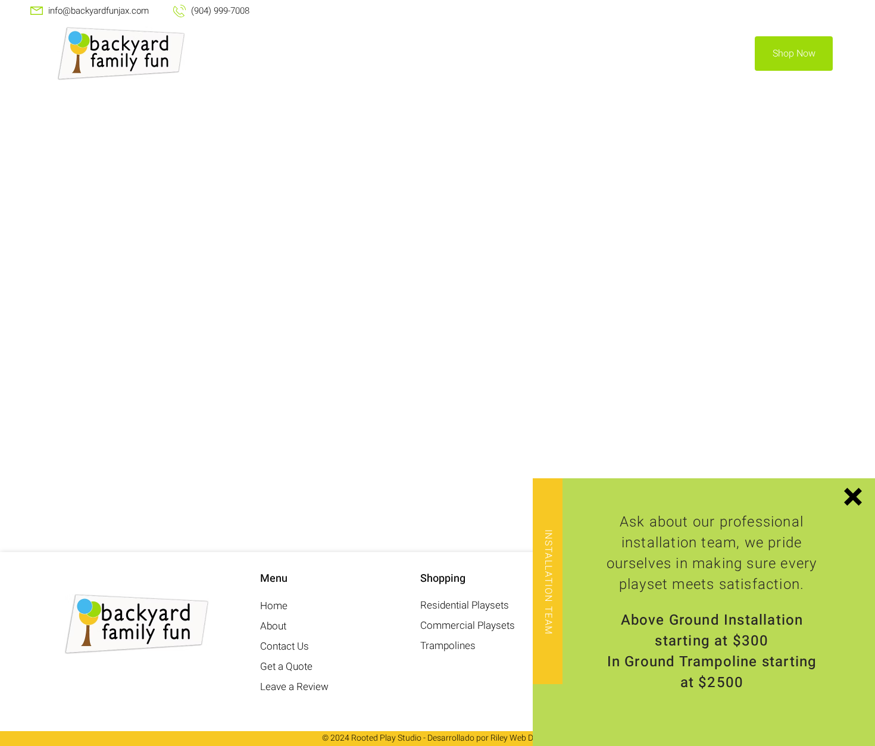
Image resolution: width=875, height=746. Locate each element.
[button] (853, 497)
